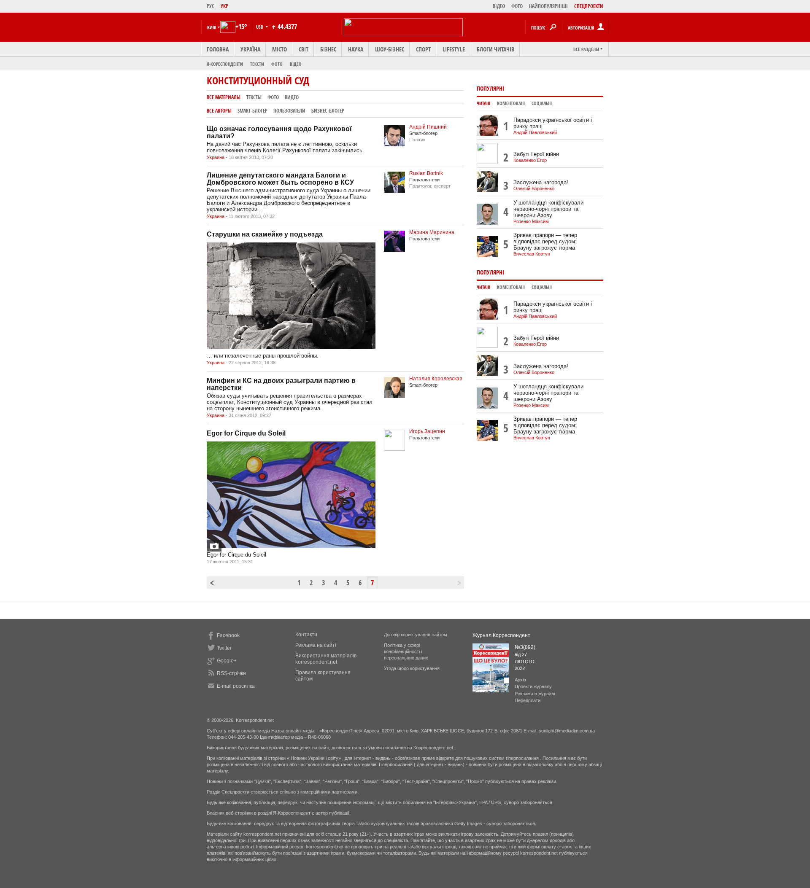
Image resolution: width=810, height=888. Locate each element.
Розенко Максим (531, 221)
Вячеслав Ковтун (531, 253)
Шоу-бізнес (389, 49)
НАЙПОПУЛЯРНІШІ (548, 6)
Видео (292, 97)
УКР (224, 6)
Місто (279, 49)
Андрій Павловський (535, 132)
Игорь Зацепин (427, 431)
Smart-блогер (252, 110)
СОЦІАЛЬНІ (542, 103)
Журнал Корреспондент (501, 635)
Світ (303, 49)
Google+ (227, 661)
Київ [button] (211, 27)
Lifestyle (454, 49)
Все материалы (223, 97)
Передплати (527, 700)
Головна (218, 49)
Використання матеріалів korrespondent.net (325, 659)
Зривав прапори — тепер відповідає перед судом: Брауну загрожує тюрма (545, 241)
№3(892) (525, 647)
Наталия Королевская (435, 379)
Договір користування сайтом (415, 634)
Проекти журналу (533, 686)
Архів (520, 679)
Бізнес (328, 49)
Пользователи (289, 110)
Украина (215, 157)
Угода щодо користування (412, 668)
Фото (277, 64)
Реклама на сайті (315, 645)
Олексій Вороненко (533, 188)
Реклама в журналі (535, 693)
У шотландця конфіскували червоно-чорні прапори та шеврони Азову (548, 208)
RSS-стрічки (231, 673)
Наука (355, 49)
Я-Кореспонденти (225, 64)
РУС (210, 6)
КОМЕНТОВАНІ (511, 103)
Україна (250, 49)
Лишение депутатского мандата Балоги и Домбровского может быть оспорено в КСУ (280, 179)
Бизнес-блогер (327, 110)
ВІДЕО (499, 6)
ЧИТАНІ (483, 103)
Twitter (224, 648)
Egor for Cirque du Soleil (246, 433)
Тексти (257, 64)
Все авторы (219, 110)
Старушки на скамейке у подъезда (265, 234)
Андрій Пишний (428, 127)
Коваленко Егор (530, 160)
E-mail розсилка (236, 686)
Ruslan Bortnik (426, 173)
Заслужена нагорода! (540, 182)
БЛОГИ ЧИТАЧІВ (495, 49)
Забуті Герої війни (536, 154)
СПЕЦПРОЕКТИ (588, 6)
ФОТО (517, 6)
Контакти (306, 635)
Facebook (228, 635)
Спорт (423, 49)
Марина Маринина (431, 232)
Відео (296, 64)
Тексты (254, 97)
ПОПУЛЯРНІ (490, 88)
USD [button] (260, 27)
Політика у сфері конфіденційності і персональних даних (406, 651)
